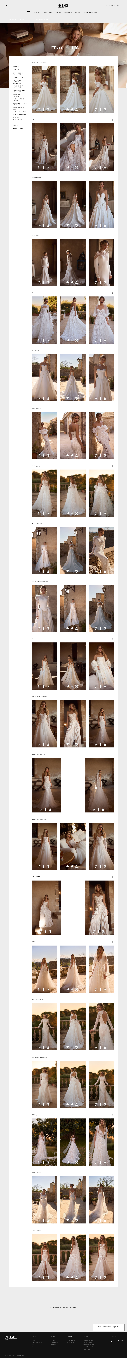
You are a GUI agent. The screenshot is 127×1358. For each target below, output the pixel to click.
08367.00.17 (37, 466)
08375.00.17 (38, 1230)
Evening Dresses (18, 129)
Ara (33, 350)
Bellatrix (35, 999)
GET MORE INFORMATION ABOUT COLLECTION (63, 1307)
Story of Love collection (18, 73)
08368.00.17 (39, 523)
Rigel (33, 942)
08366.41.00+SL (39, 408)
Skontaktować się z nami (90, 1347)
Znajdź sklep (37, 12)
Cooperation (48, 12)
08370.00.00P (43, 877)
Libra (33, 120)
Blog (33, 1344)
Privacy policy (71, 1340)
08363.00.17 (38, 235)
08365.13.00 (37, 350)
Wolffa (34, 523)
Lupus (34, 1230)
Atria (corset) (36, 696)
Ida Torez (78, 12)
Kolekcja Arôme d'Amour (18, 99)
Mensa (34, 1172)
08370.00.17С (44, 696)
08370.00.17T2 (43, 819)
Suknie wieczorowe (91, 12)
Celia (33, 235)
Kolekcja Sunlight (19, 112)
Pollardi (58, 12)
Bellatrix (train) (37, 1057)
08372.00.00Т (45, 1057)
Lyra (33, 1115)
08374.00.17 (39, 1172)
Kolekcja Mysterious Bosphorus (20, 104)
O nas (33, 1340)
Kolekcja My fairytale (17, 95)
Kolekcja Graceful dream (19, 108)
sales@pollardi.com (89, 1344)
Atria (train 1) (36, 754)
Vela (33, 466)
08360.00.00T (43, 62)
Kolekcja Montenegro (17, 118)
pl (7, 5)
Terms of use (70, 1342)
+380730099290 (87, 1342)
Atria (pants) (36, 877)
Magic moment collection (18, 86)
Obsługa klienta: (88, 1340)
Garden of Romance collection (19, 91)
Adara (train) (36, 62)
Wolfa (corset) (37, 581)
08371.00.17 (38, 942)
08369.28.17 (38, 639)
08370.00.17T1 (43, 754)
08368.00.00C (45, 581)
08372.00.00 (40, 999)
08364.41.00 (37, 293)
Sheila (34, 177)
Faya (33, 293)
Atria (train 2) (36, 819)
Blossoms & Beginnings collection (17, 82)
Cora (33, 408)
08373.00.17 (37, 1115)
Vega (33, 639)
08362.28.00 (38, 177)
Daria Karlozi (68, 12)
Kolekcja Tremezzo (19, 115)
